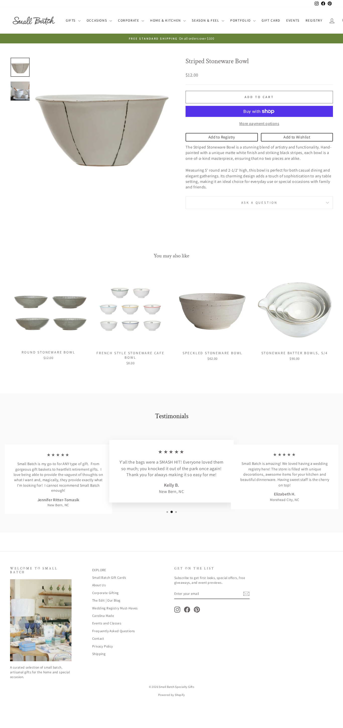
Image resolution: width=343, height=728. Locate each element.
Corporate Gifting (105, 593)
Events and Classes (106, 623)
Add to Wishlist (296, 137)
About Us (99, 585)
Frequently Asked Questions (113, 631)
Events (293, 20)
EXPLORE (99, 570)
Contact (98, 638)
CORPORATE (129, 20)
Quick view (48, 341)
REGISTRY (314, 20)
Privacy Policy (102, 646)
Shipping (98, 653)
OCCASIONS (97, 20)
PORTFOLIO (241, 20)
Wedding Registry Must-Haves (115, 608)
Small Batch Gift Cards (109, 577)
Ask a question (259, 202)
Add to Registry (221, 137)
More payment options (259, 123)
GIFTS (71, 20)
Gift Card (271, 20)
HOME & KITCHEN (166, 20)
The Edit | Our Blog (106, 600)
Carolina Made (103, 615)
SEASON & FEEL (206, 20)
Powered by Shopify (171, 695)
